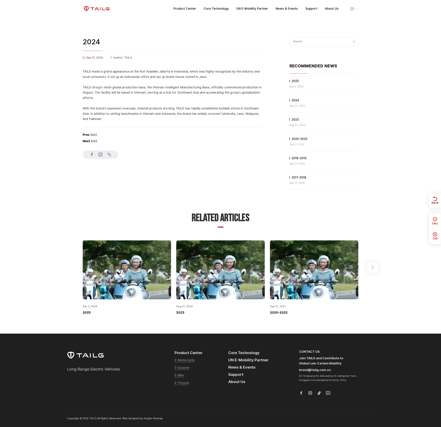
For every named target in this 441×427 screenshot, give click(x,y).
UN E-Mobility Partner (252, 8)
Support (311, 8)
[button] (373, 267)
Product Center (184, 8)
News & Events (287, 8)
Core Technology (216, 8)
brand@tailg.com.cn (315, 370)
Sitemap (158, 418)
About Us (332, 8)
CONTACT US (309, 351)
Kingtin (148, 418)
